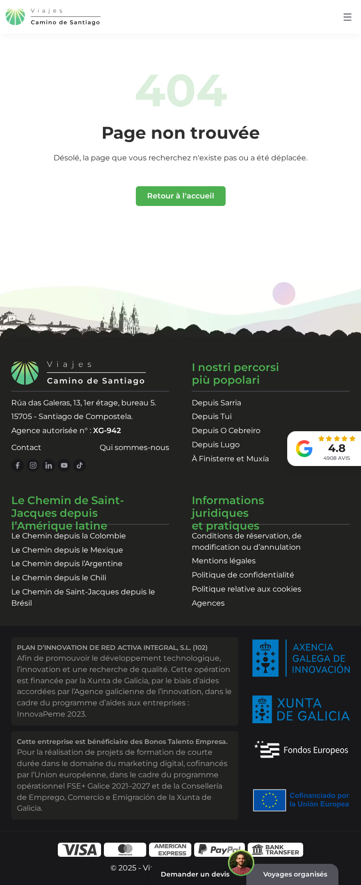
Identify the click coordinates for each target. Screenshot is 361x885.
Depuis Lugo (216, 444)
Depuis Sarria (216, 402)
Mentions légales (224, 560)
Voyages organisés (295, 874)
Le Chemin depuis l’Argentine (67, 563)
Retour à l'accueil (180, 195)
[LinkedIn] (48, 465)
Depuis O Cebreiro (226, 430)
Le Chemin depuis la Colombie (68, 535)
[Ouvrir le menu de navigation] (347, 17)
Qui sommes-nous (134, 447)
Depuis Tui (212, 416)
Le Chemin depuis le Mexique (67, 549)
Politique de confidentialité (243, 574)
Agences (208, 603)
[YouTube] (64, 465)
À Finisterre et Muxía (230, 458)
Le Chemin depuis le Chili (58, 577)
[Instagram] (33, 465)
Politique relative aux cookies (246, 589)
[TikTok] (79, 465)
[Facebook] (17, 465)
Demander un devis (195, 874)
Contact (26, 447)
